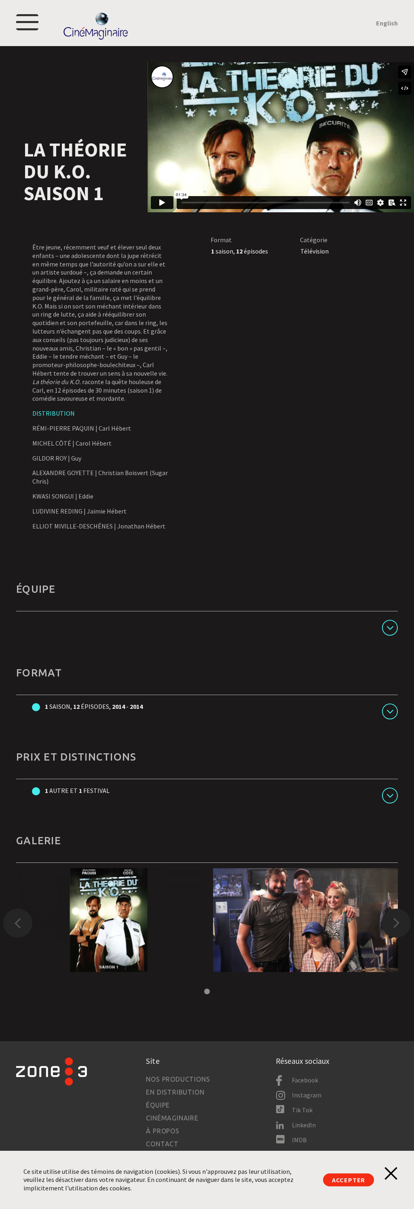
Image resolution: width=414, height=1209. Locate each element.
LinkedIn (304, 1125)
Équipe (158, 1105)
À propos (162, 1131)
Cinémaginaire (172, 1118)
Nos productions (178, 1079)
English (387, 23)
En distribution (175, 1092)
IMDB (299, 1140)
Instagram (306, 1095)
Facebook (305, 1080)
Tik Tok (302, 1110)
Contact (162, 1144)
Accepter (348, 1180)
